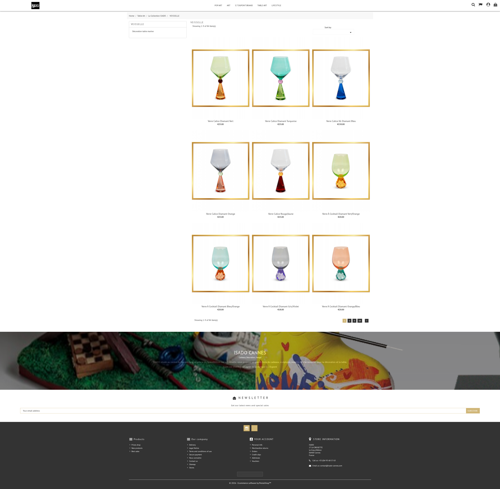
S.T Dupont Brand (244, 5)
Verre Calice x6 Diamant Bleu (341, 121)
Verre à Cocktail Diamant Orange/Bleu (341, 306)
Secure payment (195, 454)
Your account (264, 439)
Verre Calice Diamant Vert (220, 121)
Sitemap (192, 464)
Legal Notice (194, 448)
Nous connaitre (195, 458)
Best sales (135, 451)
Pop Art (218, 5)
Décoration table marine (143, 31)
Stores (191, 467)
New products (137, 448)
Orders (254, 451)
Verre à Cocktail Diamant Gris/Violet (281, 306)
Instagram (247, 428)
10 (360, 321)
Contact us (193, 461)
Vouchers (255, 461)
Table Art (262, 5)
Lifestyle (276, 5)
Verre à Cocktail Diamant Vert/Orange (341, 213)
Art (228, 5)
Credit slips (256, 454)
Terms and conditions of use (200, 451)
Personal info (257, 445)
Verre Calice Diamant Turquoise (280, 121)
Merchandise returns (260, 448)
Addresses (256, 458)
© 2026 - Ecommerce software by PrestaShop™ (250, 483)
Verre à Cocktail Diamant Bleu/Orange (221, 306)
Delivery (192, 445)
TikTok (254, 428)
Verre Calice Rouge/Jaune (280, 213)
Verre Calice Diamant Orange (220, 213)
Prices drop (136, 445)
